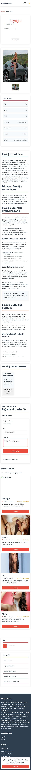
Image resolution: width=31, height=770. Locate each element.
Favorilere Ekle (15, 39)
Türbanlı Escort (8, 660)
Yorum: (5, 437)
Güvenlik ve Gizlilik (6, 754)
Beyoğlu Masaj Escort (9, 671)
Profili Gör (15, 511)
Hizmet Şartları (5, 756)
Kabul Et (15, 766)
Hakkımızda (4, 748)
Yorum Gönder (15, 451)
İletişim (3, 739)
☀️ (29, 3)
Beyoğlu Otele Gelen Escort (11, 681)
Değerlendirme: (7, 421)
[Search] (5, 646)
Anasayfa (3, 11)
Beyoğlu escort (6, 3)
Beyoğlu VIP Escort (9, 666)
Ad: (4, 428)
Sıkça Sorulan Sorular (7, 751)
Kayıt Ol (3, 737)
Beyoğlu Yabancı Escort (10, 676)
